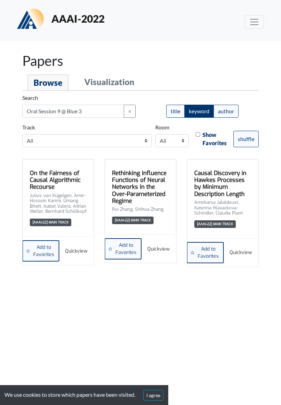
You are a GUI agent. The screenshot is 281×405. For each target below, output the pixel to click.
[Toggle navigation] (254, 22)
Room (162, 127)
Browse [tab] (48, 83)
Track (28, 127)
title (175, 111)
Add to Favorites (43, 251)
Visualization (109, 82)
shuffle (246, 139)
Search (30, 97)
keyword (199, 111)
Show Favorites (215, 138)
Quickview (76, 251)
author (226, 111)
